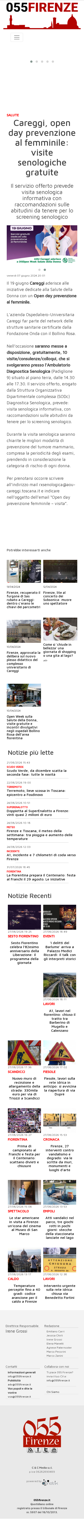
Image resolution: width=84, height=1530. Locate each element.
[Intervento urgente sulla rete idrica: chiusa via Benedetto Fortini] (59, 1260)
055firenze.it (42, 1500)
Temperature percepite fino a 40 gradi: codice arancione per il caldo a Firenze (24, 1293)
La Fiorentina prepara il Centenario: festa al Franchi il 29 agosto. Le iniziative (41, 877)
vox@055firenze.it (19, 1396)
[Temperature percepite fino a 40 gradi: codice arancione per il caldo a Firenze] (24, 1260)
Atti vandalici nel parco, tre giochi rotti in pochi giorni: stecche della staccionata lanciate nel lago (59, 1228)
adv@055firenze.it (19, 1384)
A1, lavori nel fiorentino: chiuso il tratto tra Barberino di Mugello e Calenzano (59, 1020)
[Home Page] (42, 14)
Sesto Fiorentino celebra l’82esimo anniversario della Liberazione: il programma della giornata (24, 953)
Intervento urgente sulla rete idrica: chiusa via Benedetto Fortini (59, 1292)
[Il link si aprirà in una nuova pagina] (50, 1481)
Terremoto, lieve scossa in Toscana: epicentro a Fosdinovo (36, 792)
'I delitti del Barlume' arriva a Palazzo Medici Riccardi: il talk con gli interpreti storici (60, 950)
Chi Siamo (53, 1392)
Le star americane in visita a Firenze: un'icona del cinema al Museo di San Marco (24, 1225)
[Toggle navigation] (17, 37)
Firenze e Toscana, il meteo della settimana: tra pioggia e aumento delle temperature (40, 835)
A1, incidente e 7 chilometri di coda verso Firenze (41, 857)
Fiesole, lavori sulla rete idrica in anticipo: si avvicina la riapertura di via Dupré (59, 1086)
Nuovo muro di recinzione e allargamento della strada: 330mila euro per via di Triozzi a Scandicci (24, 1088)
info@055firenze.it (19, 1376)
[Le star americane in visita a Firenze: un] (24, 1192)
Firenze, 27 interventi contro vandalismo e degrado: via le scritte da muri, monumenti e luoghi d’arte (60, 1158)
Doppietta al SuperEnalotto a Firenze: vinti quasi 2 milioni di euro (38, 813)
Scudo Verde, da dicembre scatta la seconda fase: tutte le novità (37, 772)
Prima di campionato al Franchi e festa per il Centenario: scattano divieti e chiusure (24, 1156)
